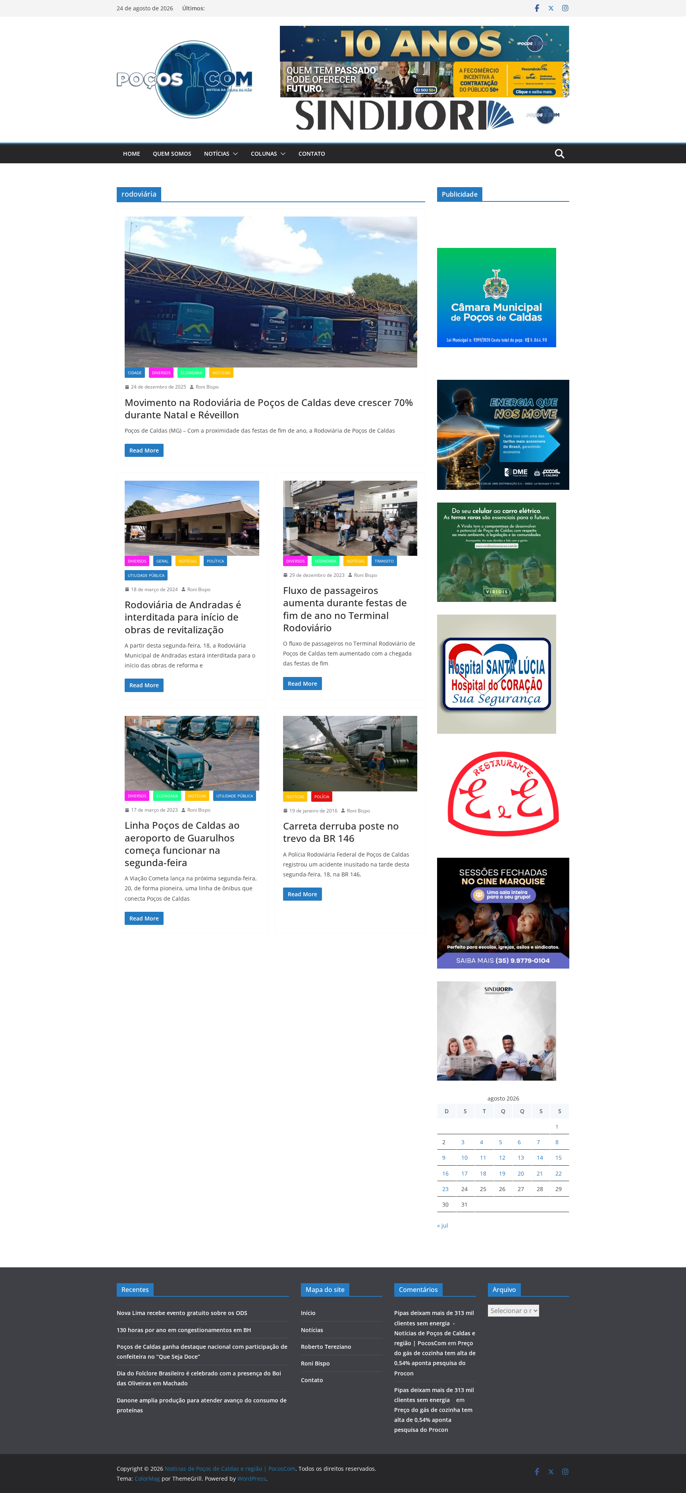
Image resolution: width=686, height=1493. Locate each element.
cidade (135, 372)
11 (483, 1157)
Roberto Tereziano (326, 1346)
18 (483, 1173)
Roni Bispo (207, 386)
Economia (191, 372)
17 (464, 1173)
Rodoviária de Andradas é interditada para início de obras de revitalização (183, 617)
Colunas (264, 153)
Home (131, 153)
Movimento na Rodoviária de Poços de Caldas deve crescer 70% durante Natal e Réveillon (269, 408)
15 (558, 1157)
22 (558, 1173)
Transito (384, 561)
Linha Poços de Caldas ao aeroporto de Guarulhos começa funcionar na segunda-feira (182, 843)
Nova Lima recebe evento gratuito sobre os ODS (182, 1313)
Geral (162, 561)
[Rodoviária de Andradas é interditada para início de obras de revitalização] (192, 518)
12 (502, 1157)
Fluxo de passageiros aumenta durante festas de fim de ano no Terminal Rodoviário (345, 609)
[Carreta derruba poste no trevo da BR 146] (350, 753)
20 (521, 1173)
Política (215, 561)
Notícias (216, 153)
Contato (312, 153)
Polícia (321, 796)
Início (308, 1313)
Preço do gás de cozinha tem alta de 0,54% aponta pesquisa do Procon (433, 1419)
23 (445, 1189)
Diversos (161, 372)
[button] (233, 153)
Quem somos (172, 153)
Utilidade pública (146, 575)
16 (445, 1173)
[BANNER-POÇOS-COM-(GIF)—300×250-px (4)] (496, 253)
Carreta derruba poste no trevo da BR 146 (341, 832)
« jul (442, 1225)
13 (521, 1157)
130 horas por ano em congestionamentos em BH (184, 1330)
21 (540, 1173)
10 (464, 1157)
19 (502, 1173)
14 (540, 1157)
